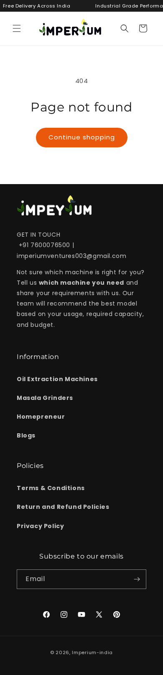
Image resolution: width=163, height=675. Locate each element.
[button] (17, 28)
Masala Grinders (45, 398)
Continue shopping (81, 137)
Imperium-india (92, 652)
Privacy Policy (40, 526)
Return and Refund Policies (63, 507)
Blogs (26, 435)
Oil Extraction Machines (57, 379)
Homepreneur (41, 416)
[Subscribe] (136, 579)
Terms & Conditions (51, 488)
